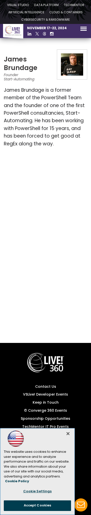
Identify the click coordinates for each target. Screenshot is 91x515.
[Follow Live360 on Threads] (44, 34)
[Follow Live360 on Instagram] (51, 34)
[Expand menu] (83, 30)
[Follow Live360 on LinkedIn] (29, 34)
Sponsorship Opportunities (45, 419)
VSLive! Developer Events (45, 395)
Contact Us (45, 387)
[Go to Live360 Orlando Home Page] (13, 37)
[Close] (68, 433)
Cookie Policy (17, 481)
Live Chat (81, 505)
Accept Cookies (37, 505)
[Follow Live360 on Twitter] (37, 34)
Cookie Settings (37, 491)
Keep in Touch (46, 403)
